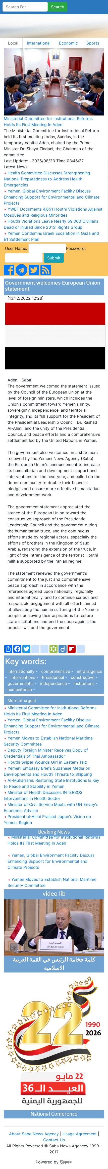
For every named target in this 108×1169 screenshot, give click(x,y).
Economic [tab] (68, 43)
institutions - (84, 683)
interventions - (23, 677)
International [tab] (38, 43)
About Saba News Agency (34, 1133)
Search (57, 6)
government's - (21, 683)
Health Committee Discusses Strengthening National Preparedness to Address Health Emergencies (47, 178)
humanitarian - (20, 689)
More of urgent (20, 700)
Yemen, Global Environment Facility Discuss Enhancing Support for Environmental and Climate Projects (51, 197)
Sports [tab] (92, 43)
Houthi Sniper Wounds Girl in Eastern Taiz (46, 762)
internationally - (22, 671)
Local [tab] (13, 43)
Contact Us (54, 1139)
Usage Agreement (80, 1133)
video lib (54, 894)
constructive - (82, 677)
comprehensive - (56, 671)
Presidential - (53, 677)
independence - (54, 683)
